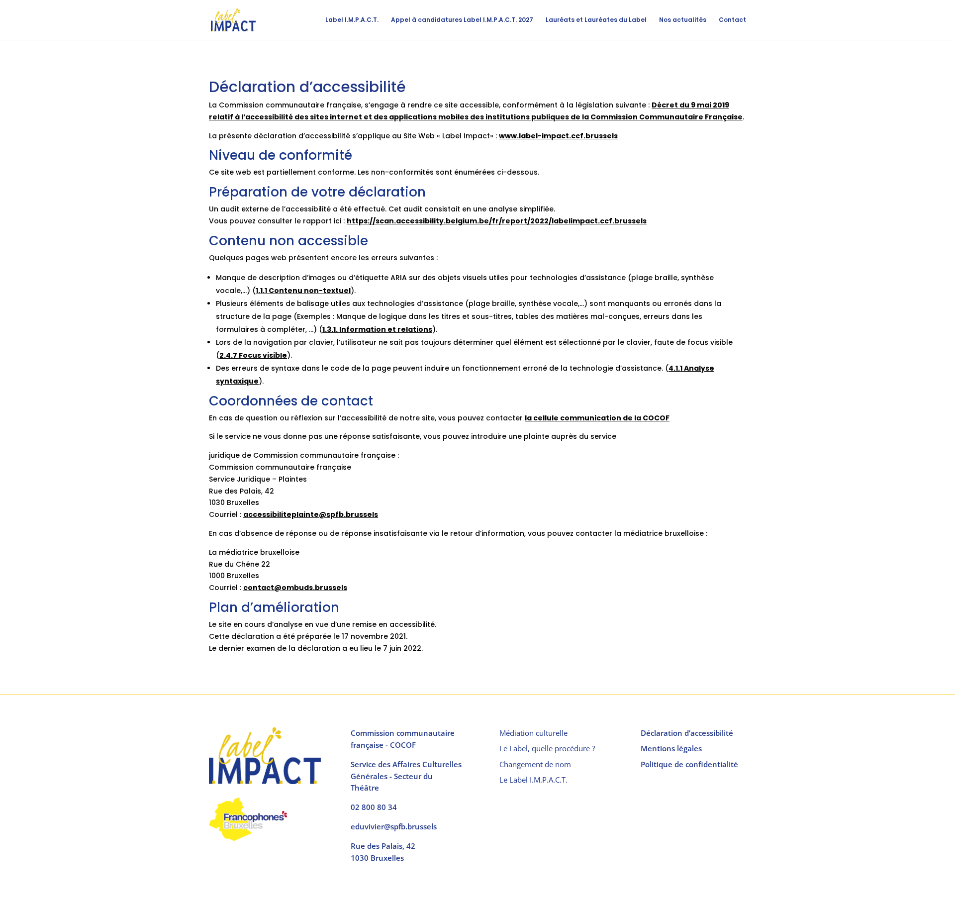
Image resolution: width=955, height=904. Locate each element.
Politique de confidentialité (689, 764)
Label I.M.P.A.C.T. (352, 20)
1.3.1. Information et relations (377, 329)
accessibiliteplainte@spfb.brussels (310, 514)
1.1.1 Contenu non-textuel (303, 291)
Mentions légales (671, 748)
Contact (732, 20)
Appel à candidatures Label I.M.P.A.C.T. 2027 (462, 20)
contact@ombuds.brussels (295, 588)
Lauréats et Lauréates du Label (596, 20)
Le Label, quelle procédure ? (547, 748)
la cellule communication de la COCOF (597, 418)
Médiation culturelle (533, 733)
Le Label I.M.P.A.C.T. (533, 780)
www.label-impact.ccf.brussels (558, 136)
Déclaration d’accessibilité (687, 733)
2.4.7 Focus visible (253, 355)
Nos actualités (682, 20)
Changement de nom (535, 764)
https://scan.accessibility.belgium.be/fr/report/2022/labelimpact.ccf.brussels (497, 221)
